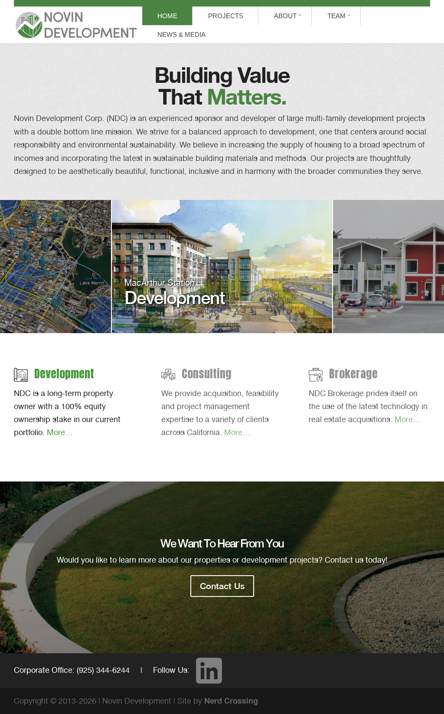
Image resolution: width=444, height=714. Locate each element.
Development (64, 373)
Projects (225, 16)
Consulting (207, 373)
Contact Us (222, 586)
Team (336, 16)
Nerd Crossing (231, 700)
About (285, 16)
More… (60, 432)
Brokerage (353, 373)
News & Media (181, 34)
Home (167, 16)
